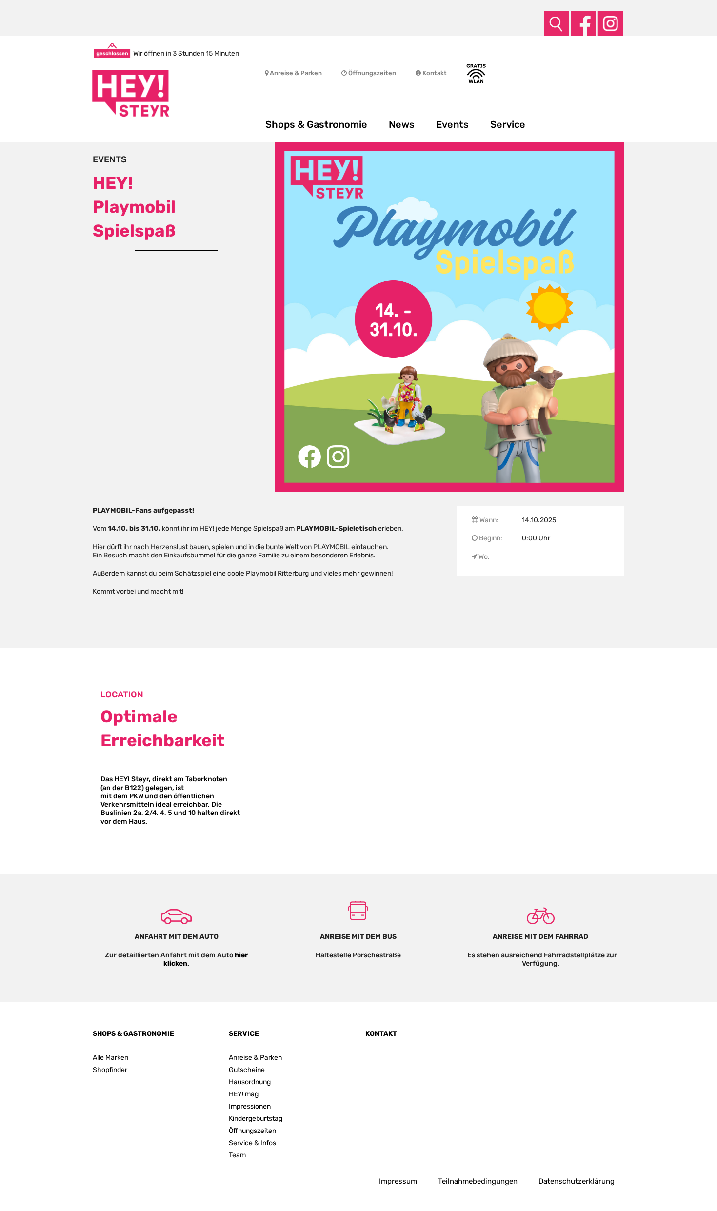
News (402, 124)
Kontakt (434, 73)
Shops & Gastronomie (316, 124)
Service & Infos (252, 1143)
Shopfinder (110, 1069)
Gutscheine (247, 1069)
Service (507, 124)
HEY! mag (244, 1094)
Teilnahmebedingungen (478, 1181)
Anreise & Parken (295, 73)
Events (452, 124)
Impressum (398, 1181)
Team (237, 1155)
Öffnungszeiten (371, 73)
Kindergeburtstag (255, 1118)
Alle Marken (110, 1057)
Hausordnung (250, 1082)
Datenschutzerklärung (576, 1181)
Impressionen (250, 1106)
